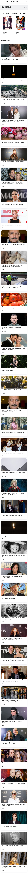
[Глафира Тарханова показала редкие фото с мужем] (14, 157)
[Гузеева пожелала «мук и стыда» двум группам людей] (14, 572)
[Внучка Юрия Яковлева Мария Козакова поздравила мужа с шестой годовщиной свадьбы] (14, 198)
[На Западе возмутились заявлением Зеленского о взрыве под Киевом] (14, 323)
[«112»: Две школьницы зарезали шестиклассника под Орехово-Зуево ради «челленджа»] (14, 74)
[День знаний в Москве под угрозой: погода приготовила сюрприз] (14, 364)
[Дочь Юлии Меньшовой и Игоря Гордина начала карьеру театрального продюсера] (14, 447)
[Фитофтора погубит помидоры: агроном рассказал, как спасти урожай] (14, 302)
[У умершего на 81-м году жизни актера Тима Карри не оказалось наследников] (14, 675)
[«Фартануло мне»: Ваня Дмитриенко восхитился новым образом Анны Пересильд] (14, 426)
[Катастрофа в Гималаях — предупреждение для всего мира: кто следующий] (14, 95)
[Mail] (4, 1)
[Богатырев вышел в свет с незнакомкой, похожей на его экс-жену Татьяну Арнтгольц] (14, 178)
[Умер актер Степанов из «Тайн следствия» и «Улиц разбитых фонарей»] (14, 592)
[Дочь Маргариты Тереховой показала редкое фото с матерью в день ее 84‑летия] (14, 53)
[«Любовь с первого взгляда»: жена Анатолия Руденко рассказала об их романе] (14, 116)
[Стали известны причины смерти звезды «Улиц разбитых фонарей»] (14, 530)
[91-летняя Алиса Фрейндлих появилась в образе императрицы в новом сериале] (14, 509)
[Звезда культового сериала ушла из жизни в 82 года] (14, 551)
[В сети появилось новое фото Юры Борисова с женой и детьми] (14, 779)
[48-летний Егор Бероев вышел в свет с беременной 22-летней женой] (14, 737)
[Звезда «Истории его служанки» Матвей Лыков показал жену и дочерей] (14, 820)
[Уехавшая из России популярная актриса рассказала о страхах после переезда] (14, 219)
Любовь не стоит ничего (20, 32)
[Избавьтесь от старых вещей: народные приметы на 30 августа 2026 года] (14, 696)
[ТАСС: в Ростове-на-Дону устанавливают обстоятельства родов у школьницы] (14, 261)
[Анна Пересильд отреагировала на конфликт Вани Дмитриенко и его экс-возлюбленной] (14, 654)
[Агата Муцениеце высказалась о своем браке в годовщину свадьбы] (14, 344)
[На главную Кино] (7, 1)
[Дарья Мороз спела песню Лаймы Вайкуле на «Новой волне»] (14, 800)
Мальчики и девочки (6, 32)
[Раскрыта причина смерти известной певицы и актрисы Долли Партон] (14, 489)
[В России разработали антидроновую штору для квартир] (14, 468)
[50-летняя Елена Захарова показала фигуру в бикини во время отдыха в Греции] (14, 634)
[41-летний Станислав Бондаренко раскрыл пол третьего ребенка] (14, 758)
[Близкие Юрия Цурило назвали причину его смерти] (14, 240)
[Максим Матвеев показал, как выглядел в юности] (14, 717)
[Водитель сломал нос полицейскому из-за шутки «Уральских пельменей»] (14, 281)
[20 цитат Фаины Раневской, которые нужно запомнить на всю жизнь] (14, 841)
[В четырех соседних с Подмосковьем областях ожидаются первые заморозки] (14, 385)
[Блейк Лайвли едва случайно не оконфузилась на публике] (14, 862)
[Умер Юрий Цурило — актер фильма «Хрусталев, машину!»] (14, 406)
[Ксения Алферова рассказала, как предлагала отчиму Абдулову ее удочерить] (14, 613)
